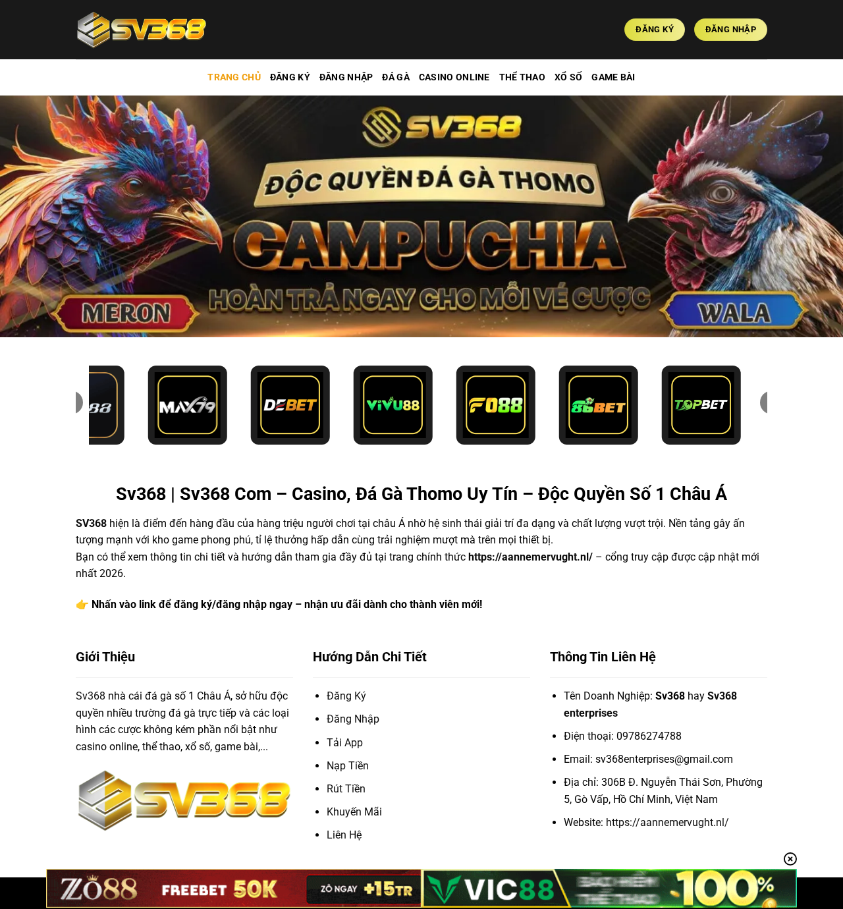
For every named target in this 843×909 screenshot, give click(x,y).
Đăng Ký (290, 77)
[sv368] (141, 29)
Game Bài (613, 77)
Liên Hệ (344, 835)
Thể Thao (522, 77)
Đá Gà (395, 77)
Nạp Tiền (348, 765)
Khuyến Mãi (354, 812)
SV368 (91, 523)
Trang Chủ (234, 77)
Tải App (345, 742)
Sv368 (90, 696)
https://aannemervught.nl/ (530, 557)
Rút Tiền (346, 789)
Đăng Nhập (346, 77)
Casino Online (454, 77)
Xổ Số (568, 77)
